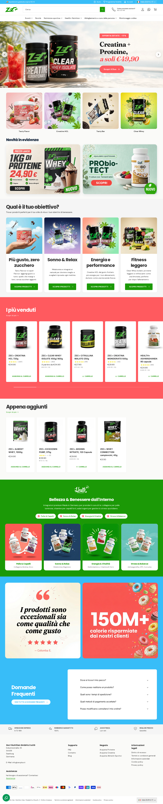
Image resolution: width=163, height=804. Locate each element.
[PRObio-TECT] (120, 169)
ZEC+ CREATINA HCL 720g (17, 357)
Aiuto (99, 2)
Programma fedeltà (113, 2)
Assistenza (10, 778)
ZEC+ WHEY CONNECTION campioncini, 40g (108, 452)
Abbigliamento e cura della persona (99, 18)
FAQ (69, 750)
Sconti (28, 18)
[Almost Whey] (43, 169)
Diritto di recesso (138, 752)
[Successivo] (158, 54)
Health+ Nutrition (72, 18)
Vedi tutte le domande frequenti (30, 702)
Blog (70, 756)
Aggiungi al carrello (21, 376)
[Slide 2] (81, 84)
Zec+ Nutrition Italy (18, 800)
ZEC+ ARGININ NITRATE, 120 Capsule (81, 450)
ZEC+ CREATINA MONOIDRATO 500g (117, 357)
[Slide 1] (78, 84)
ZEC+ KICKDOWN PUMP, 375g (48, 450)
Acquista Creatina (107, 753)
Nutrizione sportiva (52, 18)
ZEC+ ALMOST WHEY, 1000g (16, 450)
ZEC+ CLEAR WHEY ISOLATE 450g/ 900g (52, 357)
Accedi (130, 2)
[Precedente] (4, 54)
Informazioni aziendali (140, 759)
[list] (81, 254)
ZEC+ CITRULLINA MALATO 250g (83, 357)
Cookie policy (137, 762)
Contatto (72, 753)
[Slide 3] (85, 84)
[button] (155, 9)
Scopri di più (11, 315)
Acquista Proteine (107, 750)
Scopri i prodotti (23, 287)
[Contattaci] (149, 9)
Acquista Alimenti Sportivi (111, 756)
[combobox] (64, 9)
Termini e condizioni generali (143, 756)
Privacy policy (137, 765)
